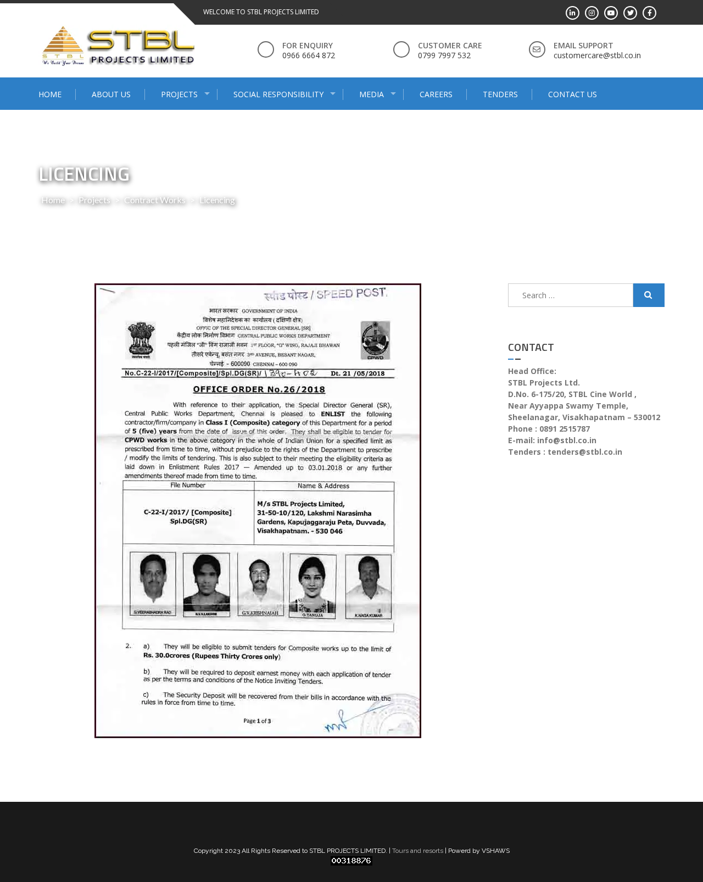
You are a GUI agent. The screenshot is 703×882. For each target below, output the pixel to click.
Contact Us (572, 94)
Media (371, 94)
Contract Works (155, 199)
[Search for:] (570, 295)
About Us (111, 94)
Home (50, 94)
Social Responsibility (278, 94)
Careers (436, 94)
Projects (179, 94)
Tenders (500, 94)
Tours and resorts (417, 851)
